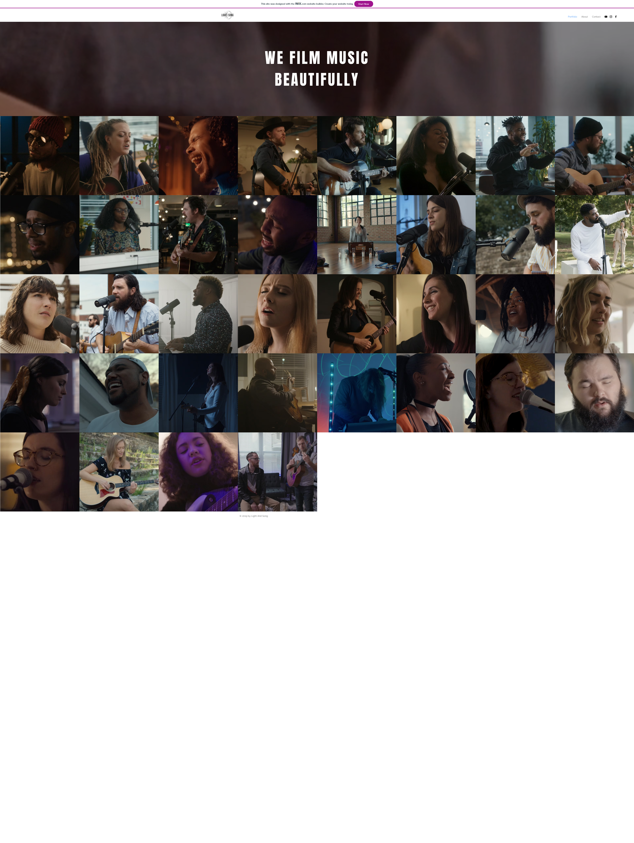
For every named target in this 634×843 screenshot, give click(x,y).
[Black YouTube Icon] (606, 16)
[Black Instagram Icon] (611, 16)
